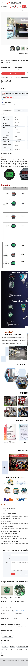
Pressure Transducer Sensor (8, 649)
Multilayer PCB (23, 633)
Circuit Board (17, 10)
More (2, 621)
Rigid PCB (15, 633)
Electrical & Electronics (9, 10)
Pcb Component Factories (19, 643)
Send (13, 574)
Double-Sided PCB (6, 633)
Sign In (3, 104)
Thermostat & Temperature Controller (20, 616)
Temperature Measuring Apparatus (20, 613)
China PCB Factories (6, 643)
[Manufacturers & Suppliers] (14, 2)
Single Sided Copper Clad (7, 636)
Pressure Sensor (17, 618)
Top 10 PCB (19, 649)
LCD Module (3, 613)
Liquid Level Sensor (5, 618)
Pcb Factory (5, 646)
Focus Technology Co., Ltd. (17, 660)
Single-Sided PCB (24, 10)
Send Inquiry (13, 73)
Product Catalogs (20, 610)
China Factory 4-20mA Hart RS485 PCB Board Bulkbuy (13, 653)
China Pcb (12, 646)
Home (2, 10)
